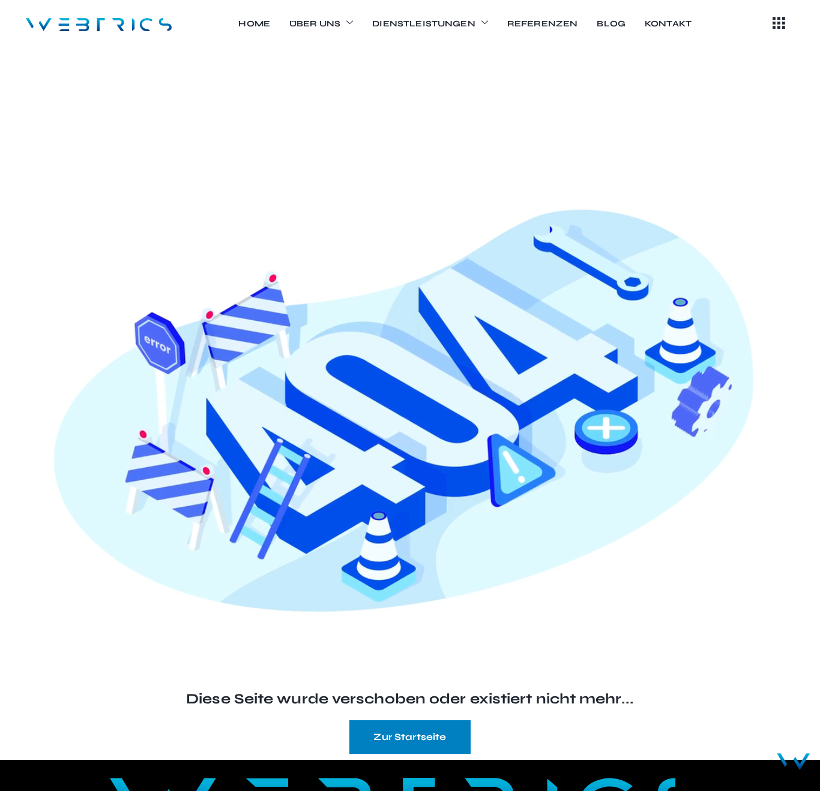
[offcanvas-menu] (778, 24)
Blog (611, 24)
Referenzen (542, 24)
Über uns (314, 24)
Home (254, 24)
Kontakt (668, 24)
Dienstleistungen (423, 24)
